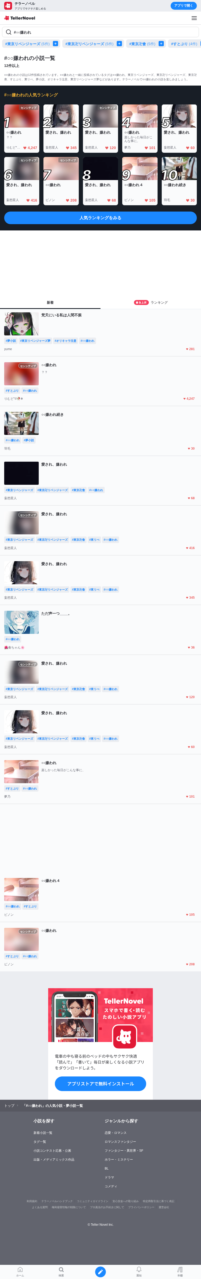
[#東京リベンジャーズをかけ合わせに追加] (56, 43)
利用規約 (32, 1201)
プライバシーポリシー (141, 1207)
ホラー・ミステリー (119, 1159)
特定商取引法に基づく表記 (158, 1201)
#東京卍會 (142, 44)
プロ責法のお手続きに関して (107, 1207)
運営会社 (164, 1207)
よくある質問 (40, 1207)
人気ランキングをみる (100, 217)
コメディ (111, 1186)
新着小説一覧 (43, 1133)
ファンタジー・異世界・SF (124, 1150)
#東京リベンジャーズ (27, 44)
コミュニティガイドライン (92, 1201)
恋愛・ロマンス (116, 1133)
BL (107, 1168)
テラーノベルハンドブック (57, 1201)
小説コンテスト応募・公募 (52, 1150)
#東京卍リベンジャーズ (89, 44)
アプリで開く (183, 5)
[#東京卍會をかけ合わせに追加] (162, 43)
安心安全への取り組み (126, 1201)
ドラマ (109, 1177)
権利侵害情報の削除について (69, 1207)
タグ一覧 (40, 1142)
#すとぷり (184, 44)
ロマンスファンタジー (120, 1142)
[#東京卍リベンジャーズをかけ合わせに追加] (120, 43)
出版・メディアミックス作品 (54, 1159)
